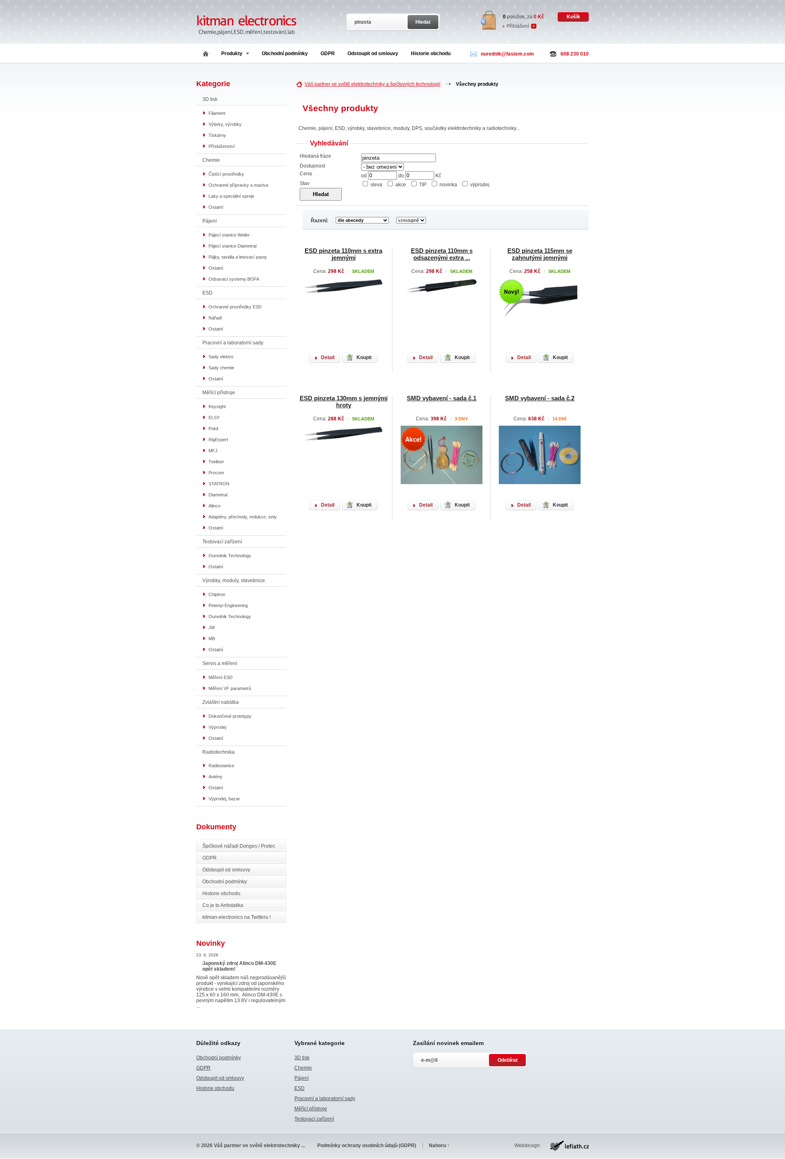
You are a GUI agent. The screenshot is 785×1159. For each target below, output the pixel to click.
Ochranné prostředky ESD (235, 306)
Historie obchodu (431, 53)
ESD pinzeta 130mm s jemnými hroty (344, 402)
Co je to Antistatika (222, 905)
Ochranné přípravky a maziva (238, 185)
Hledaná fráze (315, 156)
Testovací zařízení (222, 542)
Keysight (217, 406)
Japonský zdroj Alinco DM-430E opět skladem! (239, 966)
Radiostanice (221, 765)
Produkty (231, 53)
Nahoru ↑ (439, 1145)
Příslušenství (222, 146)
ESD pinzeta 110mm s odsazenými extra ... (442, 254)
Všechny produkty (477, 84)
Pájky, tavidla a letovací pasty (238, 257)
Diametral (218, 494)
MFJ (213, 450)
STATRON (219, 483)
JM (212, 627)
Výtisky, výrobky (225, 124)
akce (400, 185)
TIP (422, 185)
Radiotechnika (218, 752)
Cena (306, 173)
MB (212, 638)
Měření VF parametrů (230, 688)
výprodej (479, 185)
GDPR (328, 53)
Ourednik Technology (230, 555)
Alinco (214, 505)
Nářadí (215, 317)
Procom (216, 472)
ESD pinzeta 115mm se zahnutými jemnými (539, 254)
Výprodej (217, 727)
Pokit (213, 428)
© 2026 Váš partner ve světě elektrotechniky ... (250, 1145)
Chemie (211, 160)
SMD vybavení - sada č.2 (539, 398)
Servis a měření (219, 663)
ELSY (214, 417)
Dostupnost (312, 166)
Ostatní (216, 207)
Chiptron (217, 594)
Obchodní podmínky (285, 53)
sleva (376, 185)
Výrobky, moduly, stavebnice (233, 580)
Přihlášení (518, 26)
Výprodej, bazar (224, 798)
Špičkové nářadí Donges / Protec (238, 846)
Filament (217, 113)
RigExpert (218, 439)
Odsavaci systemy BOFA (234, 279)
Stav (305, 183)
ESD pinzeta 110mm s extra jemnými (343, 254)
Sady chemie (221, 367)
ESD (207, 293)
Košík (573, 17)
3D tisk (210, 99)
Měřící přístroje (218, 392)
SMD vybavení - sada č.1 (441, 398)
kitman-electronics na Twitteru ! (236, 917)
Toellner (216, 461)
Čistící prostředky (226, 174)
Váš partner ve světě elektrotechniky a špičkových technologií (372, 84)
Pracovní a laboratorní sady (232, 343)
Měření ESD (221, 677)
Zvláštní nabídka (220, 702)
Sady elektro (221, 356)
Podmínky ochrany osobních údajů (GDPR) (366, 1145)
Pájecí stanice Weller (229, 234)
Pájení (209, 221)
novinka (448, 185)
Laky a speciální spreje (231, 196)
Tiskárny (217, 135)
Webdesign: (527, 1145)
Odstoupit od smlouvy (373, 53)
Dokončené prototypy (230, 716)
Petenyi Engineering (228, 605)
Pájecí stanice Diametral (232, 245)
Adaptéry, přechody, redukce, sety (243, 516)
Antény (215, 776)
